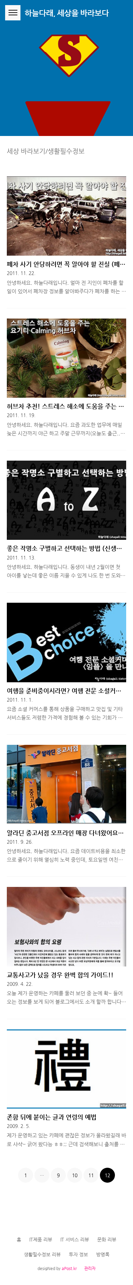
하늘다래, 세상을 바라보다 (67, 12)
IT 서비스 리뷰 (74, 1239)
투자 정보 (78, 1254)
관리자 (89, 1268)
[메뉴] (12, 12)
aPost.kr (69, 1268)
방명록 (102, 1254)
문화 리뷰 (106, 1239)
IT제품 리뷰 (40, 1239)
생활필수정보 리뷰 (42, 1254)
